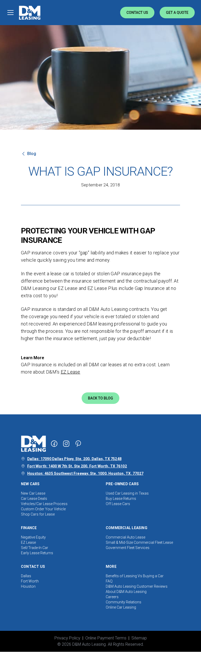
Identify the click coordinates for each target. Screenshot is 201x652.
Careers (112, 597)
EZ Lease (70, 372)
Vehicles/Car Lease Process (44, 504)
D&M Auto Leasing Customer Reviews (137, 586)
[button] (100, 358)
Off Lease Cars (118, 504)
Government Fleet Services (127, 548)
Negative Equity (33, 537)
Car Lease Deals (34, 498)
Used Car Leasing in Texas (127, 493)
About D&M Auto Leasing (126, 592)
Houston (28, 586)
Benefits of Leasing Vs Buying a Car (135, 576)
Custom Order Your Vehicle (43, 509)
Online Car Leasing (121, 607)
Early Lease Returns (37, 553)
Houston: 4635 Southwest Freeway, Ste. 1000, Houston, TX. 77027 (85, 473)
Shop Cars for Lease (38, 514)
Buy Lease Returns (121, 498)
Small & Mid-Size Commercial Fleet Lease (139, 542)
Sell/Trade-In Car (34, 548)
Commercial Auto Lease (125, 537)
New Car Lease (33, 493)
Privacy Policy (67, 638)
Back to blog (100, 398)
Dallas (26, 576)
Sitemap (139, 638)
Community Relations (123, 602)
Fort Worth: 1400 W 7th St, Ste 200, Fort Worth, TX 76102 (77, 466)
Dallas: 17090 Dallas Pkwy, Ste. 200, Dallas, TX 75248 (74, 459)
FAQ (109, 581)
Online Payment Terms (105, 638)
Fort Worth (30, 581)
